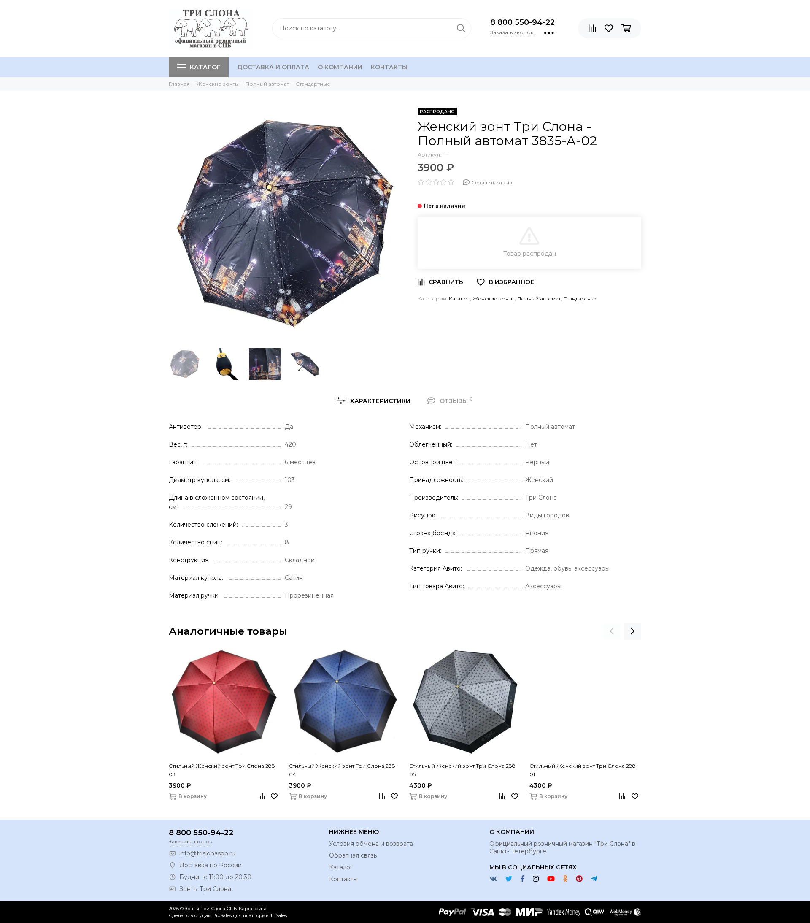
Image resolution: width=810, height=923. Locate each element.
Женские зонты (493, 298)
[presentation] (611, 631)
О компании (340, 67)
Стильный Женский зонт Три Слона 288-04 (343, 770)
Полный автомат (539, 298)
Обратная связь (353, 855)
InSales (279, 915)
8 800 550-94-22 (522, 22)
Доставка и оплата (273, 67)
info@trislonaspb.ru (207, 853)
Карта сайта (253, 909)
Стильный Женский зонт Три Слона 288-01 (583, 770)
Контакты (389, 67)
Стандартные (580, 298)
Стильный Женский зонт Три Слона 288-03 (223, 770)
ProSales (222, 915)
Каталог (205, 67)
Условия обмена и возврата (371, 843)
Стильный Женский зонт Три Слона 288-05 (463, 770)
